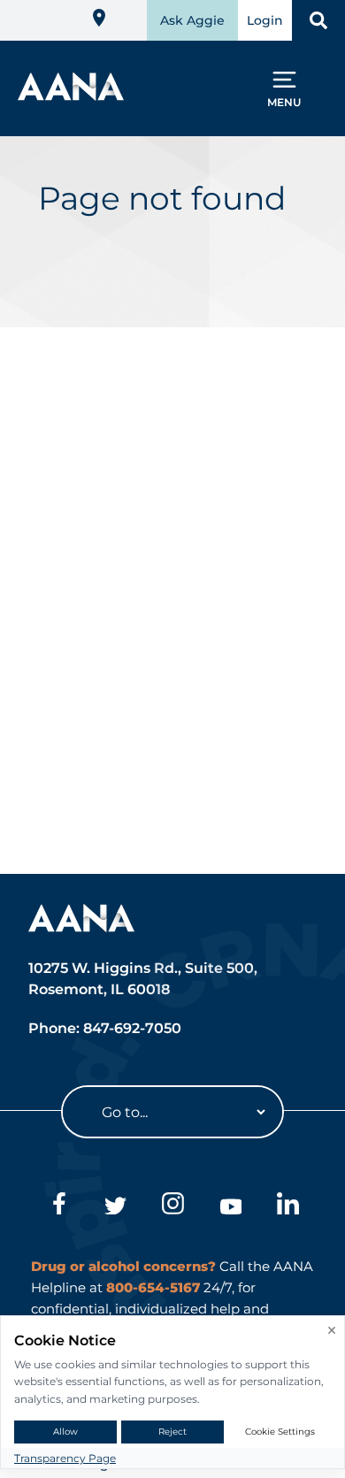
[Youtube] (230, 1206)
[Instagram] (173, 1206)
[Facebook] (58, 1206)
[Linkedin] (288, 1206)
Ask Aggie (192, 20)
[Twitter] (115, 1206)
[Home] (71, 95)
